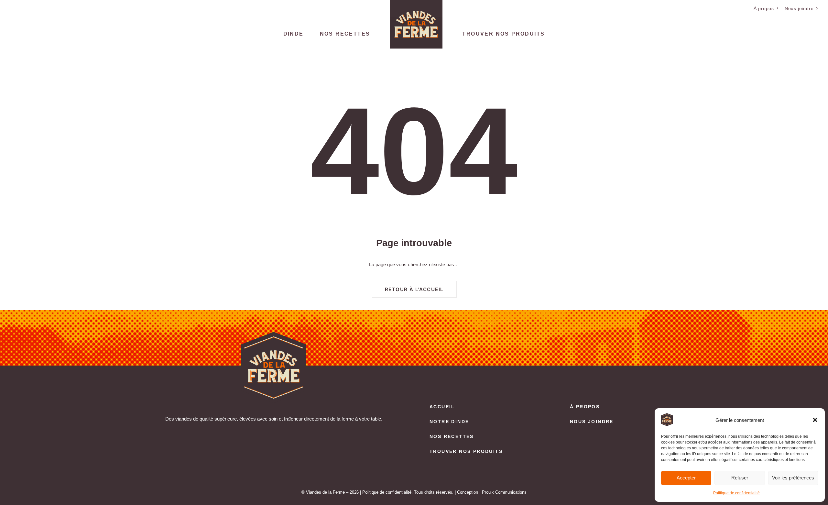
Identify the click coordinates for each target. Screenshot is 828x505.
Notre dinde (449, 421)
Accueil (442, 406)
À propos (764, 8)
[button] (815, 420)
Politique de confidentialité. (387, 492)
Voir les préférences (793, 477)
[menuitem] (766, 8)
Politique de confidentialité (736, 493)
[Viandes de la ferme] (416, 24)
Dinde (293, 34)
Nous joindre (799, 8)
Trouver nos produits (503, 34)
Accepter (686, 477)
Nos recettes (345, 34)
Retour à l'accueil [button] (414, 289)
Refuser (739, 477)
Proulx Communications (504, 492)
